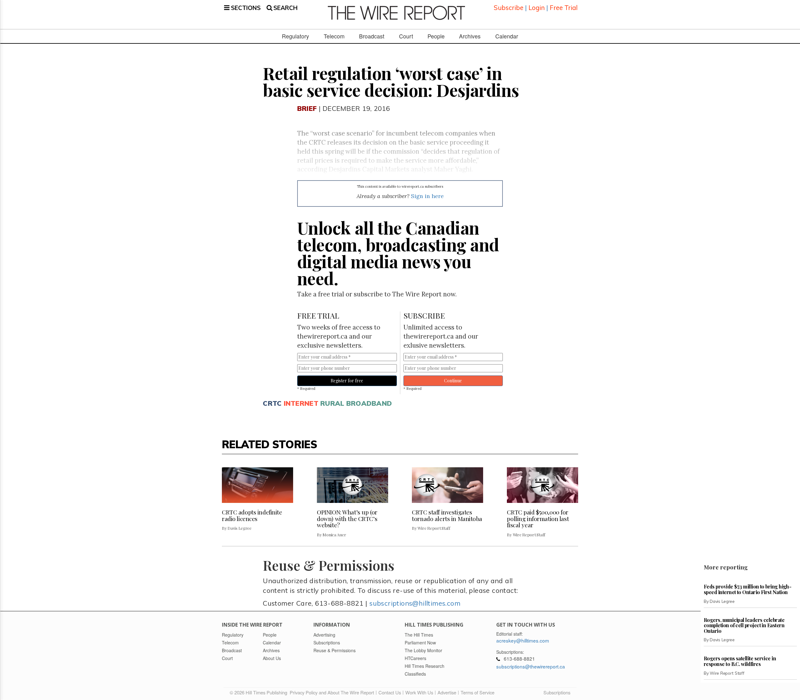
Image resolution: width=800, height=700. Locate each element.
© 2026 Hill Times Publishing (260, 692)
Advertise (447, 692)
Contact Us (389, 692)
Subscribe (508, 8)
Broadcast (371, 36)
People (436, 36)
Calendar (506, 36)
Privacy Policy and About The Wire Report (332, 692)
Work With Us (419, 692)
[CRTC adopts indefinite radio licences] (257, 485)
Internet (301, 403)
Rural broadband (356, 403)
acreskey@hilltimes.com (522, 640)
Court (406, 36)
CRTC (272, 403)
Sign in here (427, 196)
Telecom (334, 36)
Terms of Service (477, 692)
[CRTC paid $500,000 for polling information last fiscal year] (542, 485)
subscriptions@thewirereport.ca (530, 666)
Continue (453, 381)
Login (536, 8)
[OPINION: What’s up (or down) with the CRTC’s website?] (352, 485)
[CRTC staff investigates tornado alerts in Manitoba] (447, 485)
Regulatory (295, 36)
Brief (307, 108)
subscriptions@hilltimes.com (414, 603)
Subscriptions (556, 692)
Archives (470, 36)
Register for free (347, 381)
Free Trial (564, 8)
